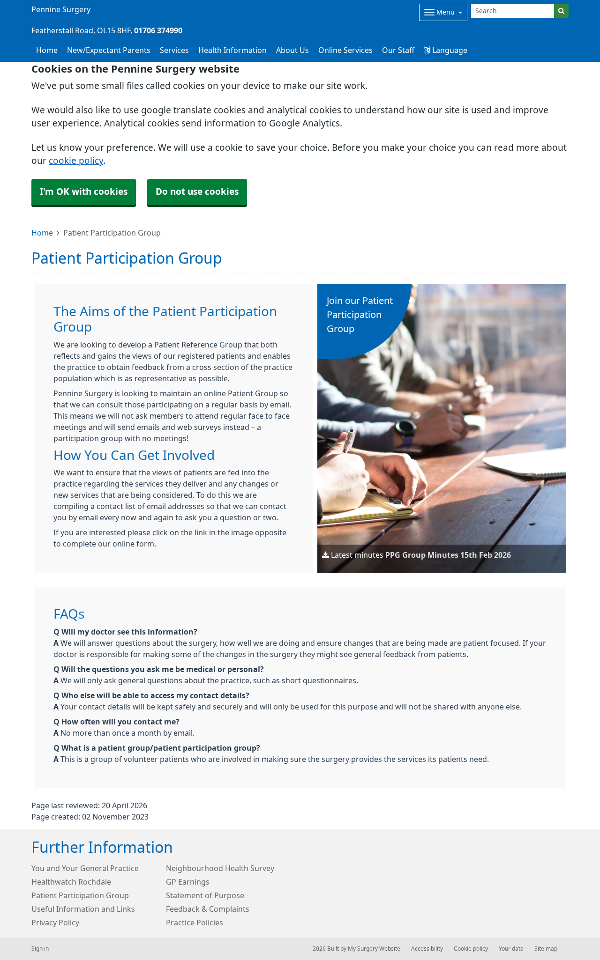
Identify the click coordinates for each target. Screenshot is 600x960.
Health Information (232, 50)
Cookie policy (471, 949)
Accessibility (427, 949)
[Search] (561, 11)
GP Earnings (188, 882)
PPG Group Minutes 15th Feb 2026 (448, 555)
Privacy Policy (55, 922)
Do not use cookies (197, 191)
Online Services (345, 50)
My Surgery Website (374, 949)
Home (42, 232)
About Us (292, 50)
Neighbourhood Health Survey (220, 868)
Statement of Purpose (205, 895)
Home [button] (47, 50)
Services (174, 50)
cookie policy (76, 160)
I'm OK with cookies (84, 191)
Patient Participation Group (80, 895)
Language (448, 50)
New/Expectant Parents (108, 50)
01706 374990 (158, 30)
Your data (511, 949)
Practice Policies (194, 922)
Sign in (40, 949)
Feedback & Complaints (207, 909)
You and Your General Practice (85, 868)
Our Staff (398, 50)
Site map (545, 949)
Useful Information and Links (83, 909)
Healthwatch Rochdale (71, 882)
